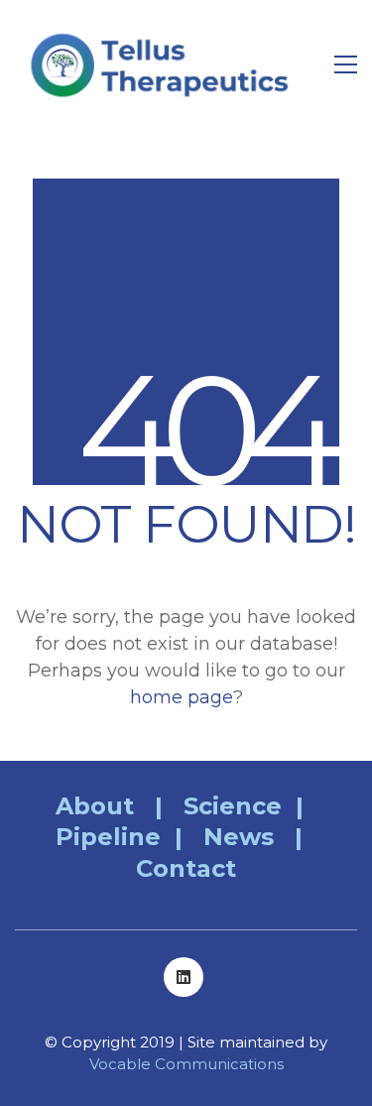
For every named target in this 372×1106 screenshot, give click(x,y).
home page (181, 697)
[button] (345, 64)
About (95, 806)
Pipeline (108, 836)
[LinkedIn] (183, 977)
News (238, 836)
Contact (186, 868)
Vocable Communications (186, 1063)
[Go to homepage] (163, 64)
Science (233, 806)
